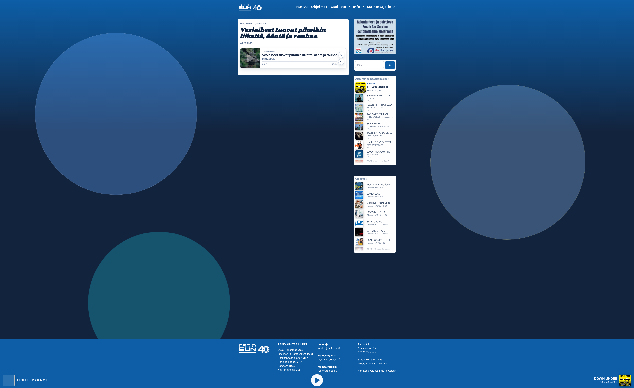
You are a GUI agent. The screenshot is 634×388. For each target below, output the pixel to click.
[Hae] (390, 65)
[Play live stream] (317, 380)
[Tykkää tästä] (341, 55)
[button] (340, 7)
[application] (348, 7)
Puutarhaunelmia (253, 23)
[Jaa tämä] (341, 62)
